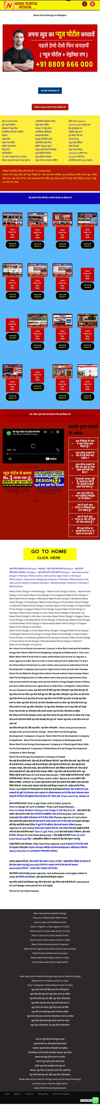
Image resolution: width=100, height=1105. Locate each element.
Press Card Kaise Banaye (60, 806)
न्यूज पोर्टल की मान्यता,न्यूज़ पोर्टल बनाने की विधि (45, 698)
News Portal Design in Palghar (71, 623)
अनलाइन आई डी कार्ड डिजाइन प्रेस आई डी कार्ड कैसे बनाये (47, 764)
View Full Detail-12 (87, 346)
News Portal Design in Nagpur (68, 616)
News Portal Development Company (50, 944)
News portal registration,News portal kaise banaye (50, 948)
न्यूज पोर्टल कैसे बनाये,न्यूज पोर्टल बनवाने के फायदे (50, 1020)
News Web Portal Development (50, 1087)
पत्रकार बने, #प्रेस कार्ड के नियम (71, 785)
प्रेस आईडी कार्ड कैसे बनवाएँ (73, 774)
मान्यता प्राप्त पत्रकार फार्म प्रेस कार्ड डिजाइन (40, 785)
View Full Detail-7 (62, 295)
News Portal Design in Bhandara (31, 598)
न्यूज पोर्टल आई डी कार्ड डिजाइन (21, 881)
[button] (36, 467)
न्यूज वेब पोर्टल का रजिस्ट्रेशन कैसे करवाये (30, 710)
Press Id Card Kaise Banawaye (34, 835)
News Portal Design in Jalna (48, 609)
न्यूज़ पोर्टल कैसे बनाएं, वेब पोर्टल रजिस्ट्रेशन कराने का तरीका (44, 702)
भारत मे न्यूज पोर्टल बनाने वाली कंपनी (50, 1061)
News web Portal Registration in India (50, 957)
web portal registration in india (41, 685)
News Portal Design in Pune (23, 630)
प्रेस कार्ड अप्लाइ (29, 767)
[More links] (75, 1094)
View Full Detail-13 (12, 397)
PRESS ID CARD (32, 781)
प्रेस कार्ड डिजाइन (56, 789)
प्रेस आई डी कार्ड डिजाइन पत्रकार (49, 876)
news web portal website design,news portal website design (50, 976)
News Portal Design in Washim (66, 640)
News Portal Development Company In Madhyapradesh (53, 740)
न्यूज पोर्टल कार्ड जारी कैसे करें (63, 881)
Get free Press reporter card (50, 843)
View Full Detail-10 (37, 346)
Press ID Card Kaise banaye (25, 890)
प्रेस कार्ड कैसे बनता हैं (46, 767)
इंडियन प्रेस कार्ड (78, 781)
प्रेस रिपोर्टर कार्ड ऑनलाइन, (22, 843)
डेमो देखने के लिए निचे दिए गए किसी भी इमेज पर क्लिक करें (50, 197)
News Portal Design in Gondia (38, 605)
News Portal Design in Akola (61, 591)
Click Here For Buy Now (12, 233)
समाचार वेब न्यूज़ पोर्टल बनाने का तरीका (65, 715)
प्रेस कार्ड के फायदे (48, 781)
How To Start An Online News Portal (50, 935)
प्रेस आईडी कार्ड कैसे (62, 835)
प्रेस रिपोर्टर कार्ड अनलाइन (19, 873)
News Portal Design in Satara (66, 633)
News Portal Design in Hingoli (69, 605)
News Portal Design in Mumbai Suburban (30, 616)
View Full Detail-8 (87, 286)
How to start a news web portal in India (52, 660)
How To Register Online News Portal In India (50, 985)
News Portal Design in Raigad (53, 630)
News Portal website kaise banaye (64, 673)
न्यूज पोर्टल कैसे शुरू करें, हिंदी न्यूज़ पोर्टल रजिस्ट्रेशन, (50, 1074)
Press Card (15, 789)
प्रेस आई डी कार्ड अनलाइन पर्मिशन (39, 771)
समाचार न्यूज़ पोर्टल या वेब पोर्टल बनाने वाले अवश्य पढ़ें (50, 1070)
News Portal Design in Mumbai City (66, 612)
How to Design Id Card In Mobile (27, 806)
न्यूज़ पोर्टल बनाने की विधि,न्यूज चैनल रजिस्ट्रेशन (52, 690)
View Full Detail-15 (62, 397)
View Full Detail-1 (12, 245)
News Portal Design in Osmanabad (37, 623)
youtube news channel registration (50, 1083)
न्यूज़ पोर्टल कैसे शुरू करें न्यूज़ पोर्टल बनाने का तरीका (50, 993)
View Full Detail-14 (37, 387)
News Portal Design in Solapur (54, 637)
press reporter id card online (71, 817)
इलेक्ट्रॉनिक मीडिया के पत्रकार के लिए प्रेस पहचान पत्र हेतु (56, 838)
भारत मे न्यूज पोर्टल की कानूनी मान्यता (50, 1039)
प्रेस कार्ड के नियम (64, 781)
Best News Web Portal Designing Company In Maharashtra (48, 652)
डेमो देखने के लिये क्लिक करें (50, 90)
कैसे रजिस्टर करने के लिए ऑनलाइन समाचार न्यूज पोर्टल (30, 715)
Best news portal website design (50, 913)
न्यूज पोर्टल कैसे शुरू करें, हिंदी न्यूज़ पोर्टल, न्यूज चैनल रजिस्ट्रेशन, (33, 727)
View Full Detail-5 (12, 295)
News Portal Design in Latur (33, 612)
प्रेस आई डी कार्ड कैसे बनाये (20, 760)
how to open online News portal (51, 656)
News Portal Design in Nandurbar (52, 619)
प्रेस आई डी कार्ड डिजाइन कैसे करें (45, 760)
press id (66, 803)
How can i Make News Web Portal (50, 917)
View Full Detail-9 (12, 337)
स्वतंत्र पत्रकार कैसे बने (18, 861)
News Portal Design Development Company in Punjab (37, 756)
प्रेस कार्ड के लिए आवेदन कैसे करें (22, 820)
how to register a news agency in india (50, 926)
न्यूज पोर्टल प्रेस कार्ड (68, 760)
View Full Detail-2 (37, 245)
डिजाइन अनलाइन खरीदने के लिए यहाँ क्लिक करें (50, 107)
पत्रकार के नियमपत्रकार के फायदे (34, 789)
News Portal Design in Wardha (34, 640)
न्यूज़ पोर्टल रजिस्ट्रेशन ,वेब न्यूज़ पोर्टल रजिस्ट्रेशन (45, 706)
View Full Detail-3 (62, 245)
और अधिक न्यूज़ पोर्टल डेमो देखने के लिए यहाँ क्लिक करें (50, 414)
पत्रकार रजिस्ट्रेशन (20, 847)
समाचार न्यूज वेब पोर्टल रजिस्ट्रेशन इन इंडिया (63, 710)
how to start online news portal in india (54, 665)
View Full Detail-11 (62, 346)
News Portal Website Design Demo (27, 673)
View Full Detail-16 (87, 397)
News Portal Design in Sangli (36, 633)
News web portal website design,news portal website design (50, 1079)
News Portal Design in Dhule (53, 602)
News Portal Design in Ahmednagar (27, 591)
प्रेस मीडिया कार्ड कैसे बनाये (67, 767)
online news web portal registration (62, 677)
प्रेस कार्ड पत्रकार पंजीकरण (70, 831)
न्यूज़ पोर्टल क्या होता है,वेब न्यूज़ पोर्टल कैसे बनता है (50, 1002)
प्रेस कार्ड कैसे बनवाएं (17, 803)
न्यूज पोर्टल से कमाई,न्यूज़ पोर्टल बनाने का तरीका (50, 1011)
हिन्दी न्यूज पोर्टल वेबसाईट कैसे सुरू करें (42, 719)
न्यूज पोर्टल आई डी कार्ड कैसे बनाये (67, 771)
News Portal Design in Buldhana (65, 598)
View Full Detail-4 (87, 245)
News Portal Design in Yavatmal (25, 644)
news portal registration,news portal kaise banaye (61, 669)
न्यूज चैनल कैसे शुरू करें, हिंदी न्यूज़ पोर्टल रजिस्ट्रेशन (49, 694)
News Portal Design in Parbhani (25, 626)
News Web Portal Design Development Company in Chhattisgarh (43, 744)
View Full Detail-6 (37, 295)
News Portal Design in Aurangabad (47, 594)
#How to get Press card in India (40, 778)
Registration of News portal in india (50, 980)
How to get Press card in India (43, 803)
